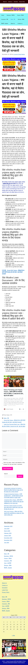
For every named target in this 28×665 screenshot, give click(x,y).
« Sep (13, 635)
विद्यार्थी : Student (4, 23)
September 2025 (8, 526)
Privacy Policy (22, 1)
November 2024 (8, 540)
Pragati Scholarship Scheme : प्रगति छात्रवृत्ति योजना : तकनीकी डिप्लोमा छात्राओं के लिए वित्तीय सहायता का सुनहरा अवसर (13, 495)
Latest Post (5, 590)
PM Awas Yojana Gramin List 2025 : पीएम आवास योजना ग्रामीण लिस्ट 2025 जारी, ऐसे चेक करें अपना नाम (13, 507)
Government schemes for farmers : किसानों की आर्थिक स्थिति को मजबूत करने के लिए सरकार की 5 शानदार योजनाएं (13, 490)
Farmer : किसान (20, 15)
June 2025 (6, 528)
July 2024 (6, 542)
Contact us (10, 1)
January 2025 (7, 535)
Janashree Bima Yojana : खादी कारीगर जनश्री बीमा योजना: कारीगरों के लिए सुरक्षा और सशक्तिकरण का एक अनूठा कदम (13, 501)
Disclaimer (16, 1)
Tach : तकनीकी (7, 563)
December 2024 (8, 538)
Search (6, 473)
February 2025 (7, 533)
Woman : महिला (21, 19)
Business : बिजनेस (10, 15)
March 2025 (7, 531)
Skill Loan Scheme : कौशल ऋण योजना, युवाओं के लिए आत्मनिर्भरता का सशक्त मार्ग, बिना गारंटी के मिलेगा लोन (14, 513)
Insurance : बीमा (4, 19)
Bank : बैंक (13, 19)
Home (2, 15)
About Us (5, 1)
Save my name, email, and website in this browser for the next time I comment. (14, 463)
